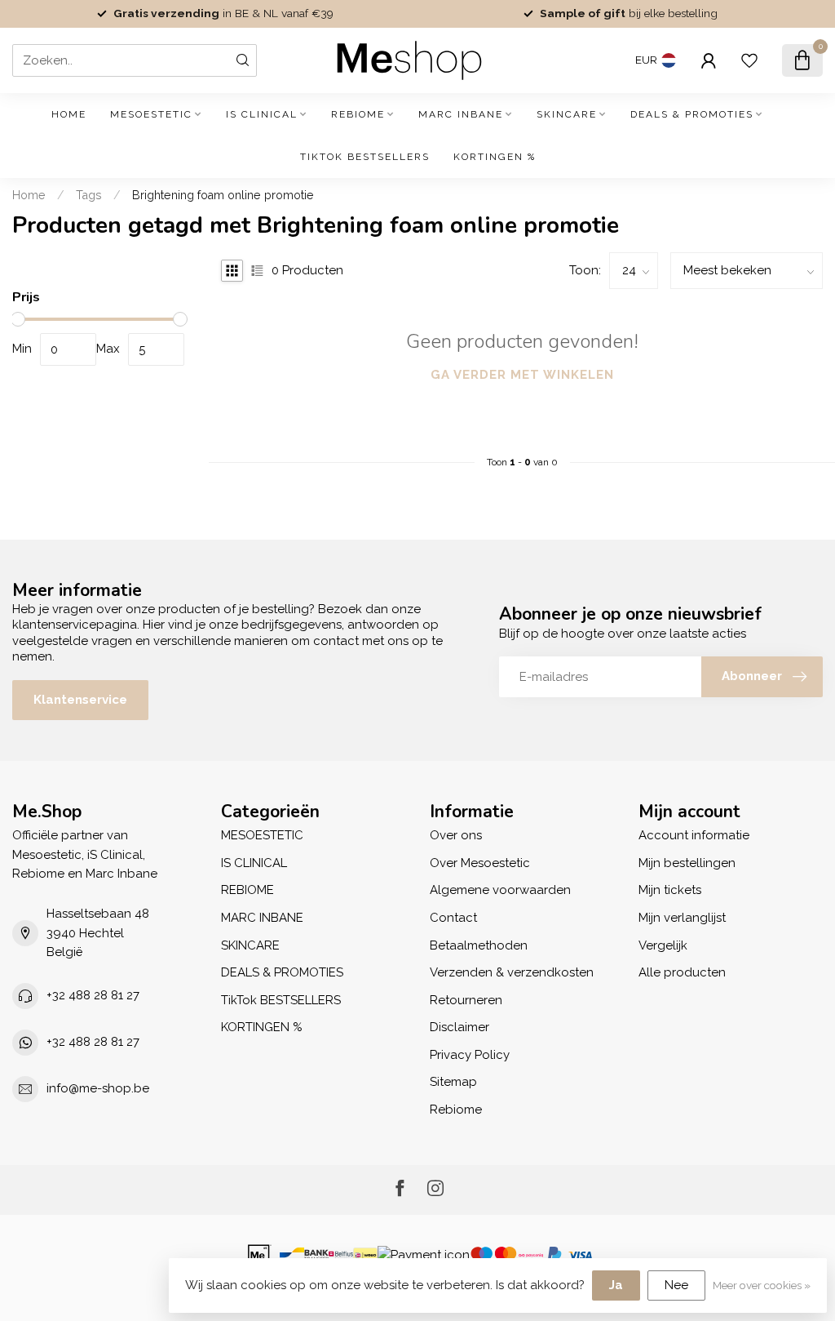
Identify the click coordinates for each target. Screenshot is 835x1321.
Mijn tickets (669, 890)
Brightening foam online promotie (223, 195)
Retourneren (466, 1000)
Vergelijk (662, 945)
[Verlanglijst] (749, 60)
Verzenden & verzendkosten (512, 972)
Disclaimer (459, 1027)
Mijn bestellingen (687, 863)
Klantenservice (80, 699)
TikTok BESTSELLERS (365, 156)
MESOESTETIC (151, 114)
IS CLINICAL (262, 114)
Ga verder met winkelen (522, 374)
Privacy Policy (470, 1054)
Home (68, 114)
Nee (676, 1285)
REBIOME (358, 114)
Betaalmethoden (479, 945)
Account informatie (693, 835)
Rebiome (456, 1109)
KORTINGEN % (494, 156)
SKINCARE (567, 114)
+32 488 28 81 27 (92, 995)
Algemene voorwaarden (500, 890)
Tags (89, 195)
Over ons (456, 835)
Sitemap (453, 1081)
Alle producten (682, 972)
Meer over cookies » (762, 1285)
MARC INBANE (460, 114)
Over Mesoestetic (480, 863)
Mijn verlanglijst (682, 917)
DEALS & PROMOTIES (691, 114)
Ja (616, 1285)
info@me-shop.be (97, 1088)
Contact (453, 917)
